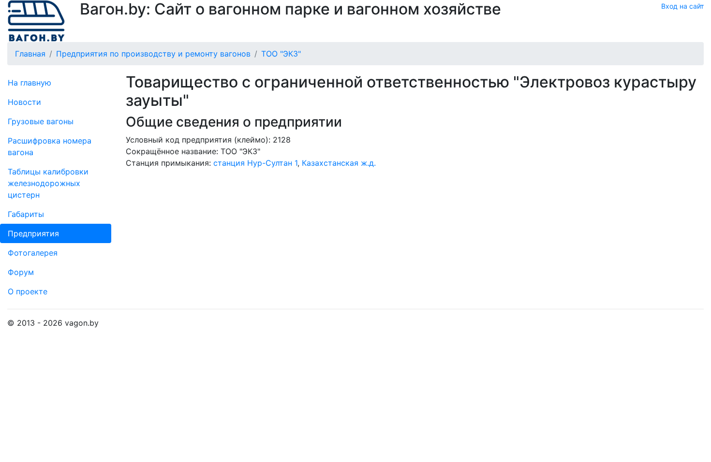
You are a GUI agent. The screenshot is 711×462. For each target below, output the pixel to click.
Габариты (26, 214)
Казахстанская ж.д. (339, 163)
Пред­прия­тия (33, 233)
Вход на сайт (682, 6)
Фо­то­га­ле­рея (33, 253)
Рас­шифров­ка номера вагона (49, 146)
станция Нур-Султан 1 (255, 163)
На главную (29, 82)
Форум (21, 272)
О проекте (27, 291)
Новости (24, 102)
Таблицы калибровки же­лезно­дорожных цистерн (48, 183)
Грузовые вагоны (41, 121)
